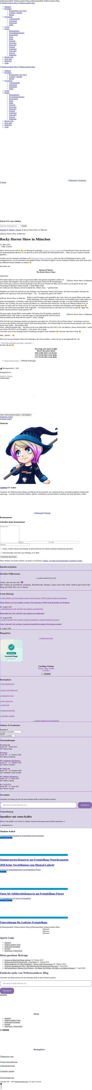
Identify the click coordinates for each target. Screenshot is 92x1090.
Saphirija (3, 488)
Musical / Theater (15, 230)
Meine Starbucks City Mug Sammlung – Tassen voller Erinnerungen (28, 964)
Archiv (2, 734)
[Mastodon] (72, 180)
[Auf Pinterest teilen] (17, 413)
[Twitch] (51, 180)
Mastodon (3, 995)
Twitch (6, 27)
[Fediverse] (82, 180)
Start (46, 668)
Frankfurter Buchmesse (11, 761)
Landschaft (13, 21)
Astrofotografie (14, 19)
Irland (11, 37)
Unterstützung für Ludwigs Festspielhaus (23, 922)
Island (11, 39)
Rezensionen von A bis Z (18, 11)
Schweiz (12, 53)
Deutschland (13, 35)
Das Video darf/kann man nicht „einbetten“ (16, 343)
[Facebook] (17, 146)
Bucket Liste (8, 57)
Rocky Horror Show (11, 361)
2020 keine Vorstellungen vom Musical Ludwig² (27, 864)
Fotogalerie (8, 17)
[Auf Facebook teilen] (17, 395)
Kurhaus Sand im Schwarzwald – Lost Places (20, 962)
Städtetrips (12, 55)
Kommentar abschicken (8, 557)
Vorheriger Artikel (6, 417)
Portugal (12, 47)
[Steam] (3, 182)
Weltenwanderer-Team (12, 945)
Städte (11, 25)
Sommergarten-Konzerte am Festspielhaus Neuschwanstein (34, 859)
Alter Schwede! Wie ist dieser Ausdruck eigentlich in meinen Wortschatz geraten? (31, 624)
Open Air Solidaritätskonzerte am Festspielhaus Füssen (32, 893)
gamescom (6, 745)
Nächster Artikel (6, 419)
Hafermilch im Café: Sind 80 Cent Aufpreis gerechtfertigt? (22, 613)
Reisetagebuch (14, 31)
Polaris (4, 753)
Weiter (51, 668)
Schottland (12, 49)
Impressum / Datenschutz (13, 951)
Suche (24, 226)
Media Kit (8, 61)
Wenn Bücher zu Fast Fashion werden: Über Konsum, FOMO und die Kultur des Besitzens (35, 603)
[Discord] (17, 180)
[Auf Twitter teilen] (51, 395)
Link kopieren (26, 415)
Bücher (11, 15)
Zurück (40, 668)
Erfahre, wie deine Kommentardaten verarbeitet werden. (62, 561)
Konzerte (3, 872)
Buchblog (7, 9)
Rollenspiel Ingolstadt (12, 947)
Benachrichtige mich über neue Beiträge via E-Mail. (21, 553)
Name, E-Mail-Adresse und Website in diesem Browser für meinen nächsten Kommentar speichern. (38, 549)
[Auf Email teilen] (51, 413)
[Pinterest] (17, 163)
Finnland (12, 41)
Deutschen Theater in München (42, 258)
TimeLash (6, 769)
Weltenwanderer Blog (21, 1082)
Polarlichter (13, 23)
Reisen (6, 29)
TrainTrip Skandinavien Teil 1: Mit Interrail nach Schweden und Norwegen (31, 966)
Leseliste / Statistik (15, 13)
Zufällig (46, 670)
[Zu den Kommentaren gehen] (17, 855)
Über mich (8, 59)
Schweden (12, 51)
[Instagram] (51, 146)
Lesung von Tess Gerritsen (52, 250)
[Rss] (51, 163)
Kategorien (4, 730)
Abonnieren (85, 805)
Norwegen (12, 43)
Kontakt (7, 949)
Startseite (7, 7)
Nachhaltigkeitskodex (16, 33)
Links (6, 63)
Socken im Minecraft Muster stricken (17, 960)
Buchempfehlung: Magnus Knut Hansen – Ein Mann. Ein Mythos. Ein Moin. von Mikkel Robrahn (39, 968)
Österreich (12, 45)
